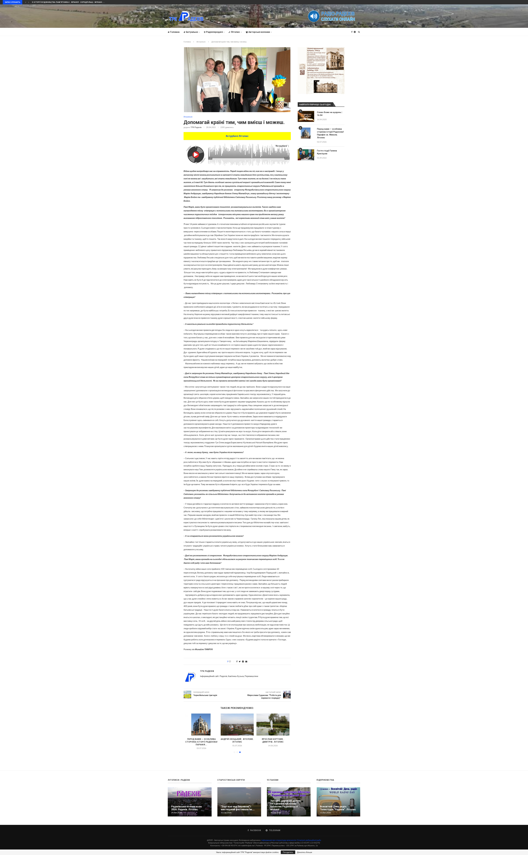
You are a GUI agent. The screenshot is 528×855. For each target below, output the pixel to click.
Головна (174, 32)
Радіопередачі (214, 32)
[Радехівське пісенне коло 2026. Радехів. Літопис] (190, 804)
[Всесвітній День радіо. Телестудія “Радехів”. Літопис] (338, 804)
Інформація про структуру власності (278, 843)
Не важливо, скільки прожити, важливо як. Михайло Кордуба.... (66, 2)
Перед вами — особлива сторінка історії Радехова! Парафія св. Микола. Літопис (330, 133)
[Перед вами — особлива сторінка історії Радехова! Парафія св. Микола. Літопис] (306, 133)
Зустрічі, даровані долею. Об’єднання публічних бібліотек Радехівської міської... (285, 807)
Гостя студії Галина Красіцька (327, 152)
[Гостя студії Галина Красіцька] (306, 154)
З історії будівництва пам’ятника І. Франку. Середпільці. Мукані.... (237, 742)
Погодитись (288, 852)
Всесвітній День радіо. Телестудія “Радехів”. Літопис (338, 810)
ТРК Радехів (196, 127)
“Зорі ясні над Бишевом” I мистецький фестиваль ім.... (201, 742)
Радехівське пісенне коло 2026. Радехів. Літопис (186, 810)
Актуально (192, 32)
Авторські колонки (259, 32)
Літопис (235, 32)
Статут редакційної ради (309, 843)
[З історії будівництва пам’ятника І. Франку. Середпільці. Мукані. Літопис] (237, 725)
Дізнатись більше (304, 852)
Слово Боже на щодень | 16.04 (329, 113)
